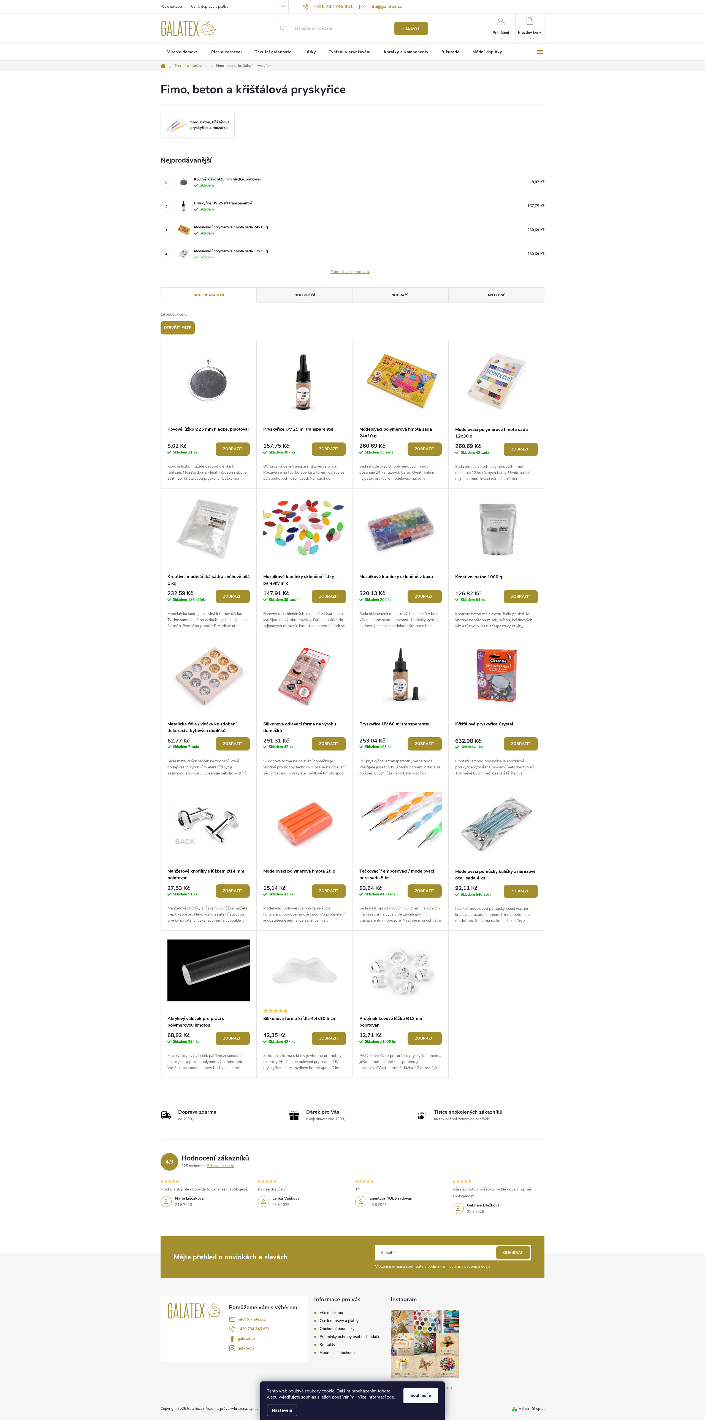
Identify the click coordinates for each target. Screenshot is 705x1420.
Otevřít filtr (178, 327)
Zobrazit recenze (220, 1165)
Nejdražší (400, 295)
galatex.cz (246, 1338)
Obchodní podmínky (337, 1328)
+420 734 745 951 (254, 1329)
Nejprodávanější (209, 295)
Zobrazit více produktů (350, 272)
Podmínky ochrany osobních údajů (349, 1336)
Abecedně (496, 295)
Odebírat (513, 1252)
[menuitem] (183, 52)
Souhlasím (420, 1395)
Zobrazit (232, 449)
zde (390, 1397)
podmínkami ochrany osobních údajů (458, 1266)
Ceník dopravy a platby (209, 6)
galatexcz (246, 1348)
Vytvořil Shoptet (531, 1408)
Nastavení (282, 1410)
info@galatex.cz (252, 1319)
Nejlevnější (304, 295)
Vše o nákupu (171, 6)
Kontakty (327, 1344)
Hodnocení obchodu (337, 1352)
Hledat (411, 28)
